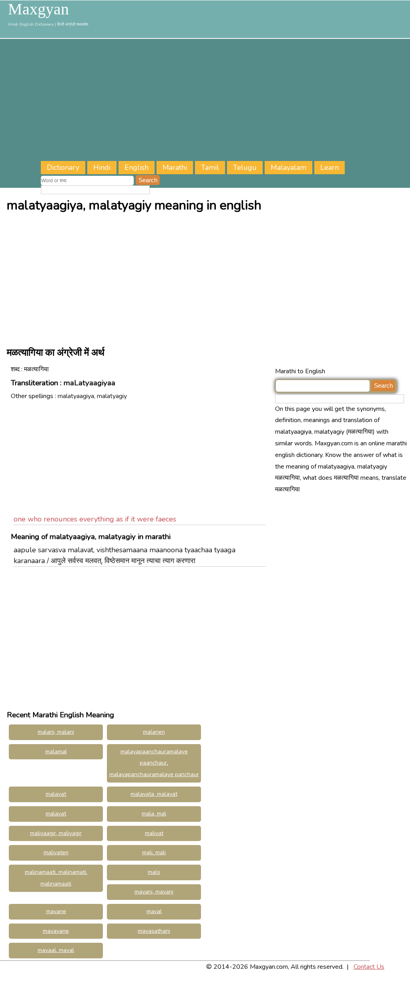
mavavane (56, 931)
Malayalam (288, 167)
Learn (329, 167)
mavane (56, 911)
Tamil (210, 167)
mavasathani (154, 931)
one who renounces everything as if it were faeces (95, 519)
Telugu (245, 167)
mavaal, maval (56, 950)
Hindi (102, 167)
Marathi (175, 167)
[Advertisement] (225, 101)
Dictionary (63, 167)
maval (154, 911)
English (137, 167)
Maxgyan (38, 9)
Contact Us (369, 966)
